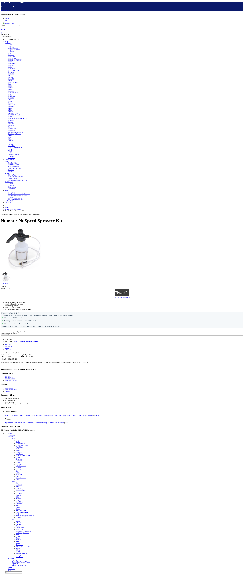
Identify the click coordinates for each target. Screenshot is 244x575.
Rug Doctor (12, 130)
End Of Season (9, 159)
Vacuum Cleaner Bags (40, 423)
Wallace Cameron (13, 154)
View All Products (122, 297)
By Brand (7, 43)
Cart (6, 20)
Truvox (10, 144)
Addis (10, 46)
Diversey (11, 72)
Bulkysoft (11, 65)
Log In (7, 18)
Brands (10, 437)
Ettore (10, 80)
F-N (13, 481)
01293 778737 (9, 201)
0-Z (13, 519)
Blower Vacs (12, 175)
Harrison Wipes (13, 92)
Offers (6, 190)
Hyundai (11, 98)
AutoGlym (11, 51)
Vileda (10, 151)
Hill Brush (11, 96)
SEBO (10, 135)
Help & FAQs (9, 377)
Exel (9, 84)
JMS (9, 99)
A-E (13, 438)
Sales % (14, 560)
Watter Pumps (12, 178)
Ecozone (11, 74)
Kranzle (10, 103)
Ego (9, 75)
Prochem (11, 123)
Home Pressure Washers (15, 177)
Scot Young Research (14, 134)
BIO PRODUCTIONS (15, 60)
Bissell (10, 62)
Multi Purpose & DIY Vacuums (23, 423)
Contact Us (8, 202)
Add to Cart (5, 333)
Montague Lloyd (13, 113)
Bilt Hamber (12, 58)
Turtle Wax (11, 146)
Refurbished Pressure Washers (17, 180)
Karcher (10, 101)
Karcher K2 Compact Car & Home (19, 194)
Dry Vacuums (9, 423)
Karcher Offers (12, 163)
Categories (11, 435)
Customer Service (10, 379)
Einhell (10, 77)
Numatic (11, 120)
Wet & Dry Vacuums (14, 168)
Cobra (10, 67)
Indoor (7, 161)
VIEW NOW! (5, 10)
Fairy (10, 86)
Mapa (10, 108)
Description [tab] (8, 344)
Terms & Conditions (11, 389)
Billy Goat (11, 56)
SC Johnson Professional (15, 132)
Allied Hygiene (13, 48)
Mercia (10, 111)
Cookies (7, 391)
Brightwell (11, 63)
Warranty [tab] (7, 348)
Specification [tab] (8, 346)
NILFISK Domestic (14, 115)
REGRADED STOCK (15, 199)
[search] (19, 25)
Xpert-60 (11, 156)
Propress (11, 125)
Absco (10, 44)
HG (9, 94)
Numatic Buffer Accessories (13, 209)
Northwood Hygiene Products (17, 118)
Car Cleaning (9, 182)
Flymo (10, 89)
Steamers (11, 171)
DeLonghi (11, 68)
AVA (9, 53)
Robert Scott (12, 128)
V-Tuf (10, 152)
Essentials (11, 79)
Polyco (10, 122)
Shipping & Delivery (11, 380)
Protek (10, 127)
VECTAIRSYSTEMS (15, 147)
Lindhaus (11, 106)
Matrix (10, 110)
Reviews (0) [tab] (8, 349)
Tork (9, 142)
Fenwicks (11, 87)
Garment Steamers (13, 166)
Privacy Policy (9, 388)
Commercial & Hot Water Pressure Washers (80, 415)
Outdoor (7, 173)
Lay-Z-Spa (11, 104)
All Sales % (11, 192)
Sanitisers (11, 170)
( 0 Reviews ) (5, 283)
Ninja (10, 116)
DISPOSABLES (13, 70)
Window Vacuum (13, 165)
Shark (10, 139)
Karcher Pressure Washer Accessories (31, 415)
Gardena (11, 91)
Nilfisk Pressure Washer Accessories (55, 415)
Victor (10, 149)
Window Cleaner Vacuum (56, 423)
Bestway (11, 55)
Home (6, 41)
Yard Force (11, 158)
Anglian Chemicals (14, 50)
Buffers (7, 207)
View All (97, 415)
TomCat (10, 140)
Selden (10, 137)
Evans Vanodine (13, 82)
